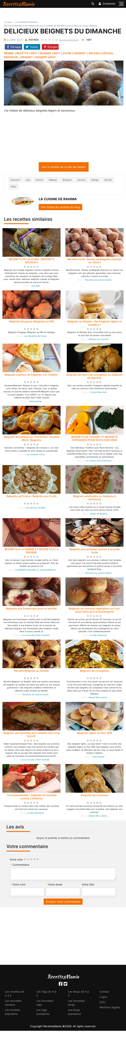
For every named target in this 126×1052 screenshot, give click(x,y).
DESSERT (80, 53)
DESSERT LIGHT (50, 53)
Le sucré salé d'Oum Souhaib (35, 636)
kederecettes (35, 402)
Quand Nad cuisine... (98, 698)
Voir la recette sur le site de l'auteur (64, 167)
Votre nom (18, 885)
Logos (103, 997)
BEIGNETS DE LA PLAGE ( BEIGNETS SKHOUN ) (31, 261)
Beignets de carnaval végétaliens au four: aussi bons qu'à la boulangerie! (94, 610)
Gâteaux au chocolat (98, 340)
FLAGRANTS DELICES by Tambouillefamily (35, 570)
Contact (104, 992)
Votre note (16, 860)
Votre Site (88, 885)
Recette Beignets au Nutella (31, 671)
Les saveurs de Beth (35, 508)
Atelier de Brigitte (98, 514)
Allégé (95, 180)
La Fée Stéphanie (98, 636)
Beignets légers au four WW (94, 733)
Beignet (67, 180)
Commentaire (20, 865)
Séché (108, 180)
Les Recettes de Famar (35, 336)
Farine (39, 180)
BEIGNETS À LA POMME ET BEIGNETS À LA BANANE (31, 551)
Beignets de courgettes (94, 671)
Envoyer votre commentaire (63, 902)
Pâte (13, 187)
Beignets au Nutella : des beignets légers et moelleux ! (94, 323)
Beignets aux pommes (94, 795)
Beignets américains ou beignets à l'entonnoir (94, 498)
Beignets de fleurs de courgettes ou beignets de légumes (94, 377)
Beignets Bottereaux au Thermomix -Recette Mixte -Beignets (31, 439)
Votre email (55, 885)
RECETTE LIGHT (26, 53)
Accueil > (9, 22)
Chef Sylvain (99, 757)
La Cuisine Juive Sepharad (98, 461)
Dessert (15, 180)
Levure (81, 180)
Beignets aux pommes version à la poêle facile (94, 551)
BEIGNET (27, 57)
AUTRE (67, 53)
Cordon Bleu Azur (98, 393)
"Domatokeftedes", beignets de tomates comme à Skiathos (32, 797)
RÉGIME (9, 53)
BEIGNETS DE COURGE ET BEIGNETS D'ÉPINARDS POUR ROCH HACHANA (94, 439)
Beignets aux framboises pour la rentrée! (31, 609)
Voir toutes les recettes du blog (60, 207)
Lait (28, 180)
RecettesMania (18, 4)
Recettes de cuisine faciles (98, 280)
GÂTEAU (94, 53)
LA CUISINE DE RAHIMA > (27, 22)
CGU (102, 1002)
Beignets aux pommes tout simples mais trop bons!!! (31, 735)
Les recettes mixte (35, 455)
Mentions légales (109, 1008)
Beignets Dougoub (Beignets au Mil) (31, 322)
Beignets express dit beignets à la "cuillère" (31, 375)
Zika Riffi (35, 286)
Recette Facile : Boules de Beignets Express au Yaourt (94, 261)
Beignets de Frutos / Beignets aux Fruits (32, 496)
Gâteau (53, 180)
